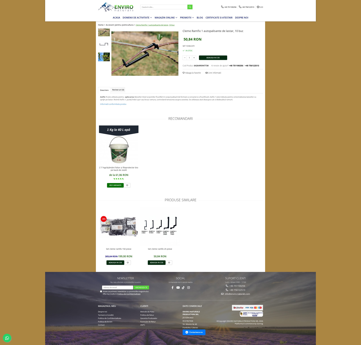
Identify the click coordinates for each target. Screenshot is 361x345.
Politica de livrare (105, 321)
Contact (101, 325)
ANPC (142, 325)
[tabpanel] (144, 53)
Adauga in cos (213, 57)
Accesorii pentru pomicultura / (120, 25)
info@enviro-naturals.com (237, 293)
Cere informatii (214, 72)
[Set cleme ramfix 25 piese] (160, 226)
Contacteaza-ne (196, 332)
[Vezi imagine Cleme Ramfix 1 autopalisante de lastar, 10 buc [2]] (104, 57)
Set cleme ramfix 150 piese (118, 249)
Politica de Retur (147, 315)
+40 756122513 (237, 290)
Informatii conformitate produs (113, 104)
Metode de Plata (147, 311)
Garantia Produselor (148, 318)
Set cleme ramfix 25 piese (160, 249)
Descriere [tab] (104, 90)
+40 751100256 (237, 285)
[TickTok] (183, 287)
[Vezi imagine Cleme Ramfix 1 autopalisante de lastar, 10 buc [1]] (104, 44)
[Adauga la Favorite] (127, 185)
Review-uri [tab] (118, 89)
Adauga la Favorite (193, 72)
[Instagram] (188, 287)
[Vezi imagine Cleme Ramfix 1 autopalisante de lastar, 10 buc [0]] (104, 32)
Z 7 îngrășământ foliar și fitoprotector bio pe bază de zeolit (118, 168)
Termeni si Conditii (106, 315)
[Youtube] (177, 287)
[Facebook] (172, 287)
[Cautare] (189, 7)
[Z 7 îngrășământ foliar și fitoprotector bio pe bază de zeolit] (119, 145)
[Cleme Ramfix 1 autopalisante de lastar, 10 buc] (144, 53)
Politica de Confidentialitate (128, 294)
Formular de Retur (148, 321)
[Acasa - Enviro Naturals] (115, 7)
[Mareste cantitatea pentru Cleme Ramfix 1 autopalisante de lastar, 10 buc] (194, 57)
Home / (101, 25)
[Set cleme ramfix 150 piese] (119, 226)
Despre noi (102, 311)
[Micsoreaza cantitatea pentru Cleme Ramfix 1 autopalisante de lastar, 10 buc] (185, 57)
